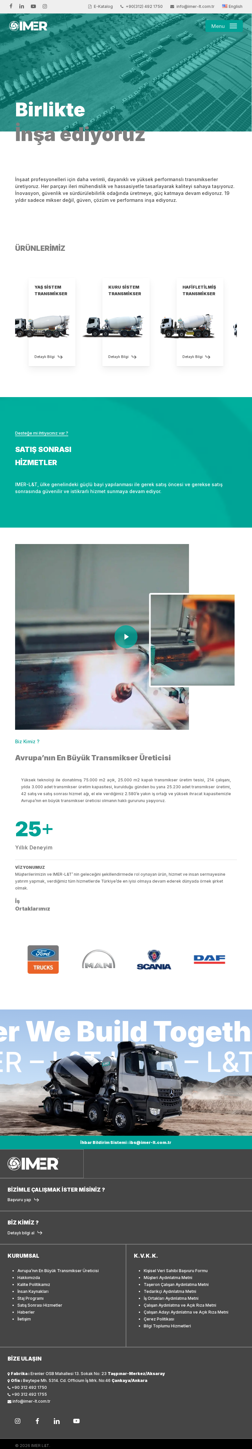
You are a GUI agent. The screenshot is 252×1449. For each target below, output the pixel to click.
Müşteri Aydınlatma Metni (168, 1277)
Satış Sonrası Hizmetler (39, 1305)
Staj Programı (30, 1298)
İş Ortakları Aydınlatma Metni (171, 1298)
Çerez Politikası (159, 1319)
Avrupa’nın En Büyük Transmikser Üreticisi (58, 1270)
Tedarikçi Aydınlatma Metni (170, 1291)
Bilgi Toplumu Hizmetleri (167, 1325)
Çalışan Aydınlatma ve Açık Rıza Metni (180, 1305)
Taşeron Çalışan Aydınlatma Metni (176, 1284)
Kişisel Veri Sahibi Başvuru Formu (176, 1270)
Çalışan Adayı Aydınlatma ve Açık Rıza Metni (186, 1312)
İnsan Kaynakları (33, 1291)
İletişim (24, 1319)
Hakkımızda (28, 1277)
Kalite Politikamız (33, 1284)
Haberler (26, 1312)
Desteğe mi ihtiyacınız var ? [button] (41, 433)
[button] (224, 26)
